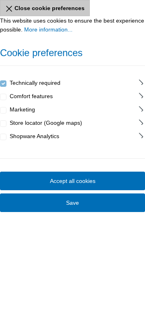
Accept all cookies (72, 181)
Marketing (22, 109)
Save (72, 203)
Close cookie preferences (49, 8)
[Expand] (141, 81)
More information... (48, 29)
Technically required (35, 83)
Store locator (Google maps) (46, 123)
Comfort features (31, 96)
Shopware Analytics (34, 136)
